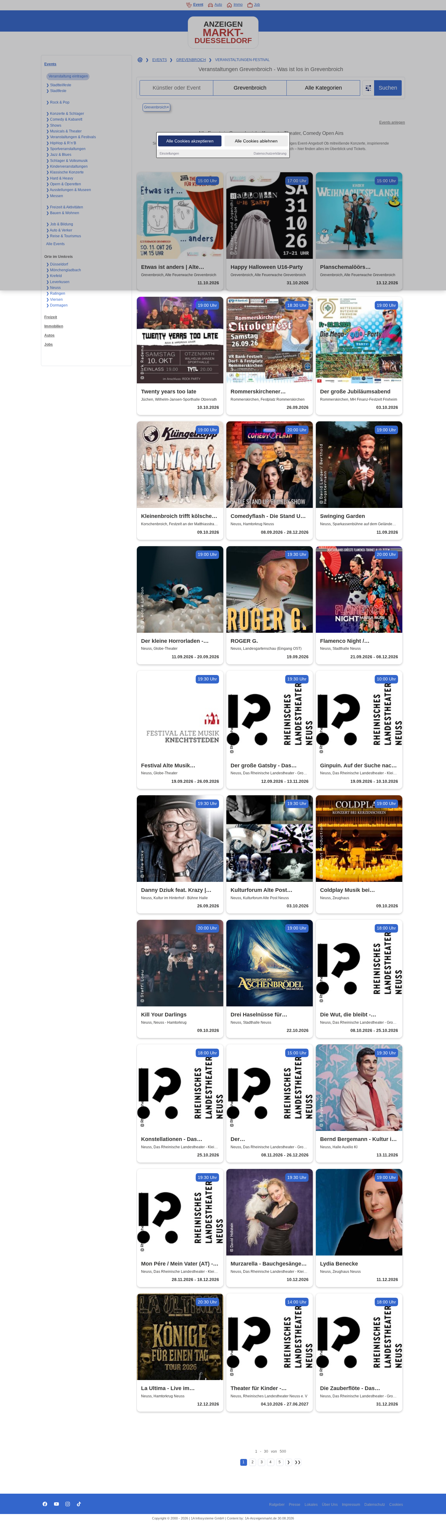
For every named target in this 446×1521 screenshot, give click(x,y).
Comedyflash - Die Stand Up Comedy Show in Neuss (267, 516)
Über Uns (330, 1504)
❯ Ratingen (55, 293)
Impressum (351, 1504)
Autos (49, 335)
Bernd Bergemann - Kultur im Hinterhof (358, 1139)
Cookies (396, 1504)
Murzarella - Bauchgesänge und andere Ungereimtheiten (268, 1264)
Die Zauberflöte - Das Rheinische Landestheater (354, 1388)
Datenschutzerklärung (270, 153)
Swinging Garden (342, 516)
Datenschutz (374, 1504)
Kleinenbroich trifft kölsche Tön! (176, 516)
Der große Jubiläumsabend (355, 392)
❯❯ (298, 1462)
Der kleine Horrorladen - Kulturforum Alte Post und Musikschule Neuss (175, 641)
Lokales (311, 1504)
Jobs (48, 344)
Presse (294, 1504)
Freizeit (50, 317)
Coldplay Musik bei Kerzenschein (345, 890)
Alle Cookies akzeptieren (190, 141)
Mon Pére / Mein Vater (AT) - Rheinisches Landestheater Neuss (177, 1264)
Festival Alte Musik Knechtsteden (165, 765)
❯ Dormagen (57, 305)
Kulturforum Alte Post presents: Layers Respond (265, 890)
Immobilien (53, 326)
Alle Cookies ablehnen (256, 141)
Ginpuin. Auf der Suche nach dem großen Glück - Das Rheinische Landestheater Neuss (357, 765)
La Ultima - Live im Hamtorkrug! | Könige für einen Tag (173, 1388)
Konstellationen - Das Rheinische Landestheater (175, 1139)
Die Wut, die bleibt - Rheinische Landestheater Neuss (354, 1015)
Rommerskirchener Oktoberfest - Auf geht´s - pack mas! (263, 392)
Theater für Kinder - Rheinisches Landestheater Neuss (266, 1388)
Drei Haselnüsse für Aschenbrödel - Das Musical (267, 1015)
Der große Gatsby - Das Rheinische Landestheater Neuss (265, 765)
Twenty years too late (168, 392)
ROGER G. (244, 641)
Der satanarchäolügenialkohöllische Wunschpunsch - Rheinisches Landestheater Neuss (270, 1139)
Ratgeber (277, 1504)
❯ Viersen (54, 299)
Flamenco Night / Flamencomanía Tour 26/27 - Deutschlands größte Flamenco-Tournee (356, 641)
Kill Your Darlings (164, 1015)
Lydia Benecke (339, 1264)
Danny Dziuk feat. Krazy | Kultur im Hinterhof (173, 890)
